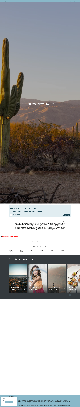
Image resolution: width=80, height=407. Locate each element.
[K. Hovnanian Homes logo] (7, 1)
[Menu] (2, 1)
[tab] (34, 247)
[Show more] (25, 289)
